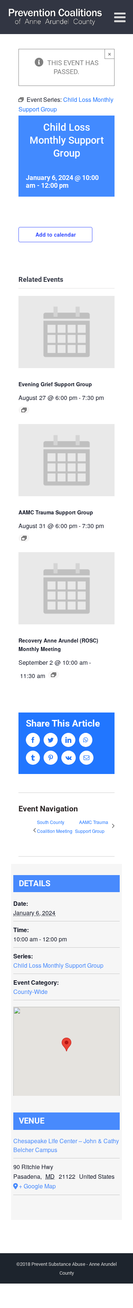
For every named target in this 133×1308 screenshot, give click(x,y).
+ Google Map (37, 1186)
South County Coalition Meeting (54, 826)
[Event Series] (24, 410)
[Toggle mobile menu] (120, 17)
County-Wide (30, 991)
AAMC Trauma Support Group (55, 512)
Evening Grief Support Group (55, 384)
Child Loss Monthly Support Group (58, 965)
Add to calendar (55, 234)
